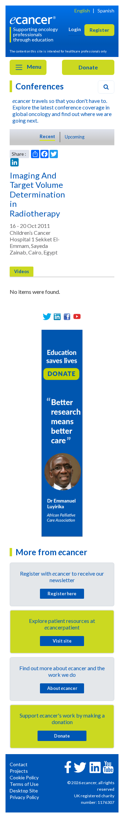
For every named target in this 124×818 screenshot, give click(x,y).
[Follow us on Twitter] (47, 316)
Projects (19, 771)
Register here (62, 593)
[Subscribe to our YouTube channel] (77, 316)
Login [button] (75, 29)
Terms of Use (24, 784)
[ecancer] (34, 19)
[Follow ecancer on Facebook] (68, 766)
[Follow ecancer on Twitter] (80, 767)
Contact (19, 764)
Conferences (40, 86)
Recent (47, 136)
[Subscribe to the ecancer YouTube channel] (108, 766)
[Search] (106, 87)
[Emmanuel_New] (62, 433)
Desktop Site (24, 790)
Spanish (105, 10)
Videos (21, 271)
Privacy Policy (24, 797)
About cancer (62, 688)
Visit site (62, 641)
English (82, 10)
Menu (33, 66)
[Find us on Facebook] (67, 316)
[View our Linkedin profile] (57, 316)
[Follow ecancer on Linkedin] (95, 767)
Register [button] (99, 30)
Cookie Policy (24, 777)
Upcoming (74, 136)
